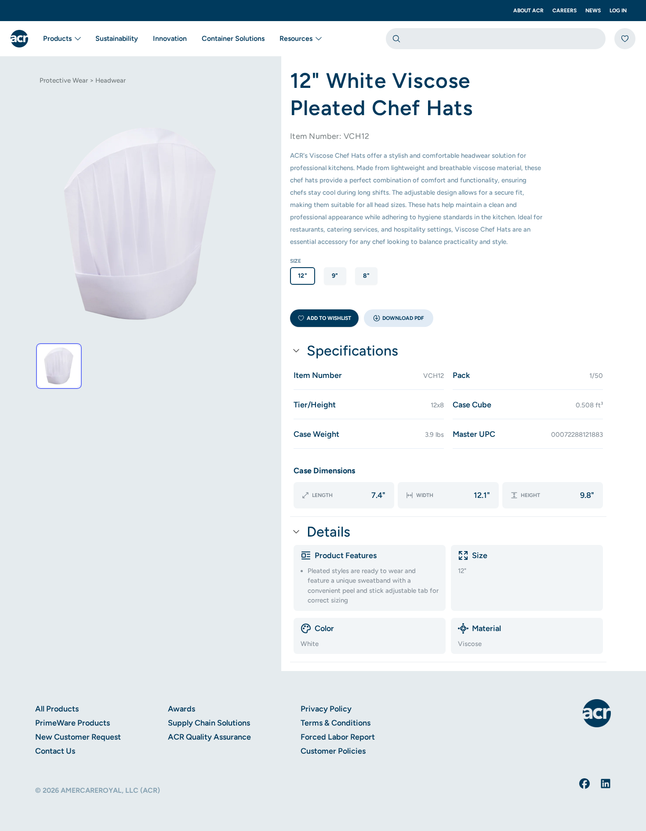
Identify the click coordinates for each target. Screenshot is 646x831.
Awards (181, 709)
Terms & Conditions (335, 723)
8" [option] (366, 275)
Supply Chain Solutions (209, 723)
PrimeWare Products (72, 723)
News (593, 10)
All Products (57, 709)
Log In (618, 10)
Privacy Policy (326, 709)
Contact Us (55, 751)
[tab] (59, 366)
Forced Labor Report (338, 737)
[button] (398, 318)
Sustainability (116, 38)
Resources (295, 38)
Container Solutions (233, 38)
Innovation (170, 38)
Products (57, 38)
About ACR (528, 10)
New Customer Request (78, 737)
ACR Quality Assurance (209, 737)
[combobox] (496, 38)
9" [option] (335, 275)
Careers (564, 10)
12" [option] (302, 275)
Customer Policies (333, 751)
